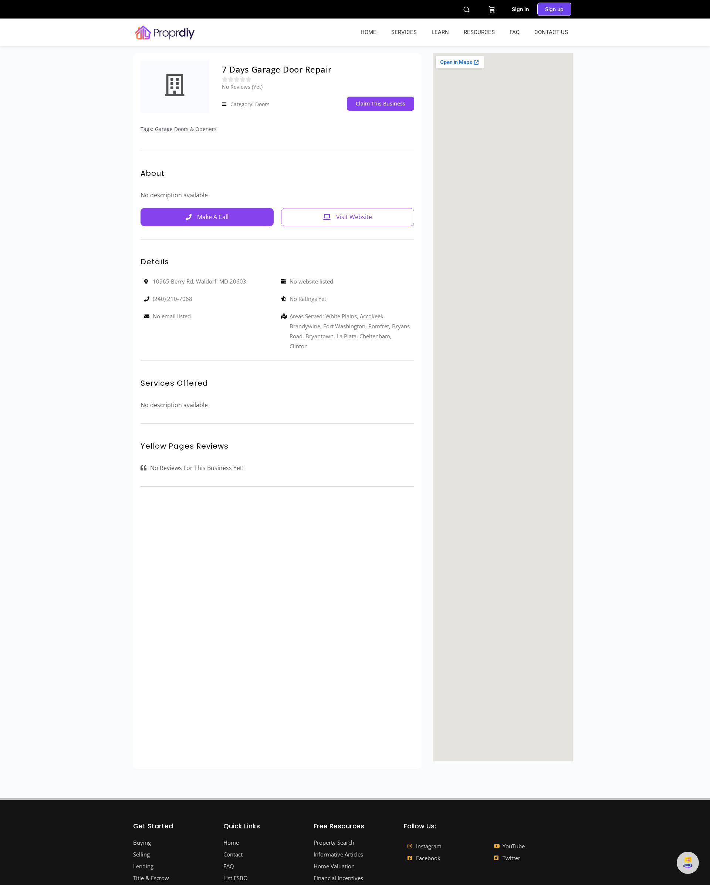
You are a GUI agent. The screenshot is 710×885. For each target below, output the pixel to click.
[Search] (466, 9)
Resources (479, 32)
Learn (440, 32)
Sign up (554, 9)
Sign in (520, 9)
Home (368, 32)
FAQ (515, 32)
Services (404, 32)
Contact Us (551, 32)
